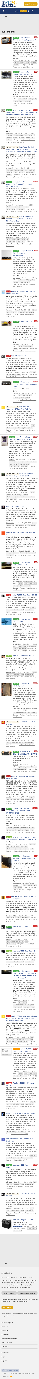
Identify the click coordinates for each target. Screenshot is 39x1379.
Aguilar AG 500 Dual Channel (21, 951)
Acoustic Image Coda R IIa (23, 1220)
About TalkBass (7, 1342)
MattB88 (16, 581)
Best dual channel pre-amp (16, 506)
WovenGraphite (18, 883)
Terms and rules (15, 1373)
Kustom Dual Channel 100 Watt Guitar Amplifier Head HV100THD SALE (18, 810)
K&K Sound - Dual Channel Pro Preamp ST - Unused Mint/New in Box (19, 184)
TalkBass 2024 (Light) (11, 1370)
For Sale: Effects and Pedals (18, 468)
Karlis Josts (10, 523)
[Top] (8, 1376)
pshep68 (9, 1155)
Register (4, 1361)
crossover (16, 393)
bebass (8, 826)
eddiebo (12, 460)
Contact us (5, 1346)
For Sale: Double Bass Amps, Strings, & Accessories (24, 889)
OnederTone (17, 644)
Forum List (5, 1327)
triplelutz (9, 939)
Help (33, 1373)
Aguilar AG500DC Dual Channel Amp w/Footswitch (23, 253)
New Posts (5, 1331)
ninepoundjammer (19, 708)
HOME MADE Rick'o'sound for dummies (21, 1113)
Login (3, 1357)
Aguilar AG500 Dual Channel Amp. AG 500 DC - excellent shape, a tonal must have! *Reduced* (21, 1018)
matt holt (16, 344)
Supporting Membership (9, 1338)
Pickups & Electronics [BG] (19, 1134)
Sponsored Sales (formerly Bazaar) (24, 832)
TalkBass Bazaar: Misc (26, 851)
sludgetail (9, 133)
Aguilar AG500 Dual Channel (20, 656)
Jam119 (15, 765)
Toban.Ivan (10, 1129)
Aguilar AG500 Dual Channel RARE (22, 595)
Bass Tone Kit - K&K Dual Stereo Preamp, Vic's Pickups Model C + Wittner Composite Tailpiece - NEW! (21, 112)
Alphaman (16, 1071)
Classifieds (5, 1334)
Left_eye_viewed (11, 551)
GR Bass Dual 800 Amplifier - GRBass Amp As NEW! (25, 384)
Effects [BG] (23, 527)
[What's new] (28, 11)
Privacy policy (26, 1373)
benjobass (16, 278)
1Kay (14, 60)
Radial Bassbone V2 (16, 356)
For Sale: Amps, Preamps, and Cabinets (24, 1044)
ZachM (15, 97)
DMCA (4, 1376)
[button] (4, 11)
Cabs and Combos (19, 1228)
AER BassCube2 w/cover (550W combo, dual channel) (24, 858)
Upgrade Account (30, 4)
